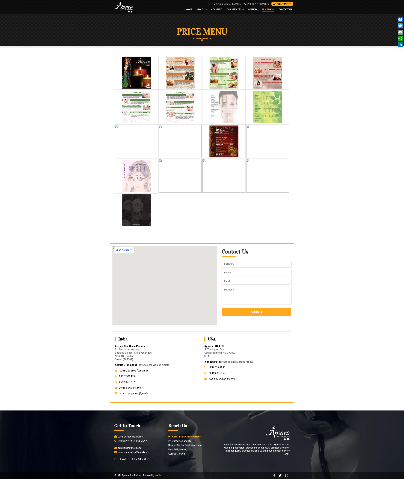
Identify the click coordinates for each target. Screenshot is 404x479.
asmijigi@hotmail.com (131, 387)
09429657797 (127, 381)
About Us (201, 9)
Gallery (252, 9)
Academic (216, 9)
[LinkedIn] (400, 45)
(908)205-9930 (216, 367)
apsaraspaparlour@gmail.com (135, 393)
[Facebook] (400, 19)
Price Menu (268, 9)
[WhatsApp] (400, 38)
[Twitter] (400, 26)
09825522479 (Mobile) (258, 4)
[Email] (400, 32)
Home (189, 9)
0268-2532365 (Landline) (228, 4)
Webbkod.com (162, 475)
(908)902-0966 (216, 372)
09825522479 (127, 376)
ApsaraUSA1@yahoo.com (222, 378)
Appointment (282, 4)
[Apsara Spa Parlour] (123, 7)
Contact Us (285, 9)
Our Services (234, 9)
